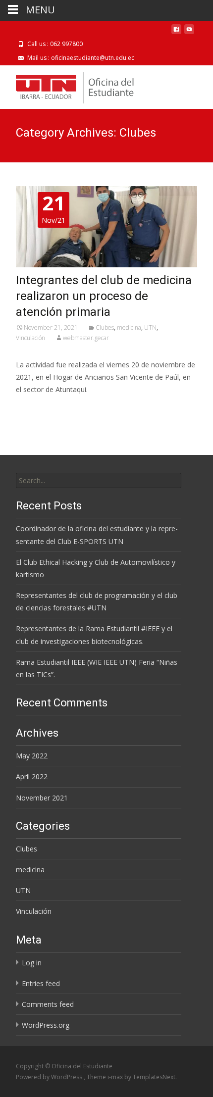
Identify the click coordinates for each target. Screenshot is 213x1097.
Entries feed (41, 983)
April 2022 (32, 776)
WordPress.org (45, 1025)
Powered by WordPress (50, 1077)
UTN (150, 327)
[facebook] (176, 33)
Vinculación (30, 338)
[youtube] (189, 33)
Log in (32, 962)
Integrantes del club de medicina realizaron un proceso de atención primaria (104, 296)
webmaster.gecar (86, 338)
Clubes (105, 327)
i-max (115, 1077)
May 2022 (32, 755)
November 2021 (42, 797)
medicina (129, 327)
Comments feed (48, 1004)
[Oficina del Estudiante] (67, 85)
